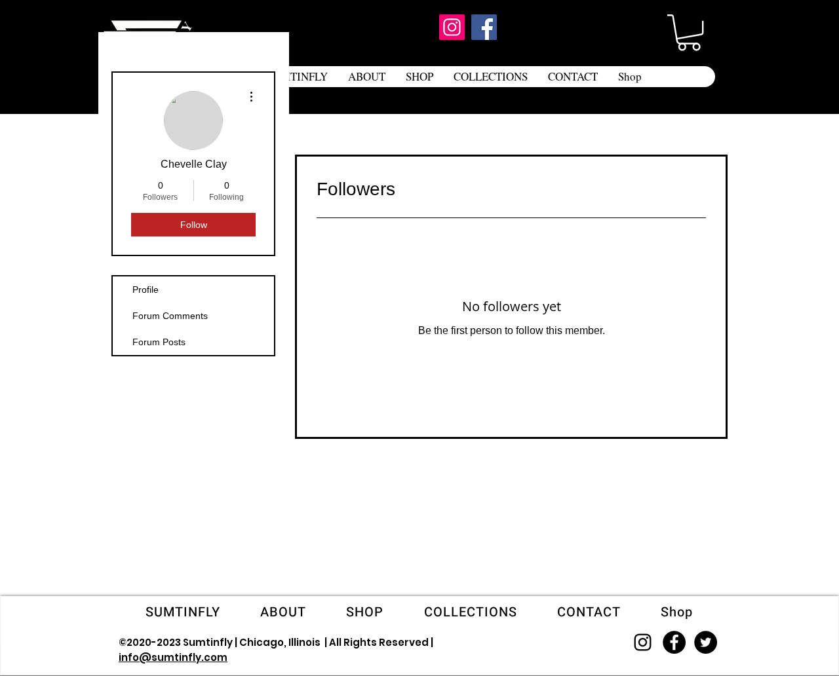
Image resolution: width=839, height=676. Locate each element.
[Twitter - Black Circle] (705, 642)
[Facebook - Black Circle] (674, 642)
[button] (689, 32)
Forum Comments (170, 315)
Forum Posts (158, 342)
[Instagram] (452, 27)
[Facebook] (484, 27)
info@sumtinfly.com (173, 657)
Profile (145, 289)
